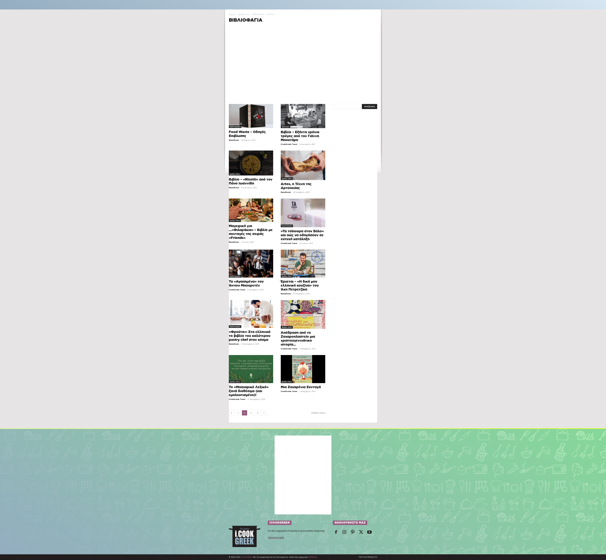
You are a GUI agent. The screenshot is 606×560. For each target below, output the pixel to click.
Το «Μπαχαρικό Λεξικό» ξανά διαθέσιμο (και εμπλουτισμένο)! (249, 391)
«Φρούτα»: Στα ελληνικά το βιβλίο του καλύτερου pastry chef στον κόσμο (249, 335)
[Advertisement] (303, 48)
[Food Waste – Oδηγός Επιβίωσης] (251, 116)
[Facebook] (336, 533)
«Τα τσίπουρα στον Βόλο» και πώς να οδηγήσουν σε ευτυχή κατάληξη (302, 235)
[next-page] (264, 412)
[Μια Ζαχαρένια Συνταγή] (303, 369)
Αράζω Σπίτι (244, 14)
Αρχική (232, 14)
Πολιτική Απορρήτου (368, 557)
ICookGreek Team (289, 144)
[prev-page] (231, 412)
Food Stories (287, 226)
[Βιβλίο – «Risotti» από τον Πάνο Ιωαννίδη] (251, 163)
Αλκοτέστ (285, 127)
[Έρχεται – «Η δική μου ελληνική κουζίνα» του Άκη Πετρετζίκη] (303, 264)
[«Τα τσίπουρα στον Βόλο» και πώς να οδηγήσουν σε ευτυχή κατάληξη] (303, 213)
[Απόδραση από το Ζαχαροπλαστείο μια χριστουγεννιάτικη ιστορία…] (303, 314)
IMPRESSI (313, 557)
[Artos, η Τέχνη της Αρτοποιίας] (303, 165)
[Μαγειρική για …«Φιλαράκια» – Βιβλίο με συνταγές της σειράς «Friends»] (251, 210)
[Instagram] (344, 533)
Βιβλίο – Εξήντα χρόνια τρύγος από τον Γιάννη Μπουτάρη (300, 136)
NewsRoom (234, 140)
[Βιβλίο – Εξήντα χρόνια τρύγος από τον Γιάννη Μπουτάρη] (303, 116)
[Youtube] (369, 533)
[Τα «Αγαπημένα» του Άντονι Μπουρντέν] (251, 264)
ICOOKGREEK (246, 557)
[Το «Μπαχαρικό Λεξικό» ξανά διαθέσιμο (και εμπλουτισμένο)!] (251, 369)
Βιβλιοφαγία (258, 14)
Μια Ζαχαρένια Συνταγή (301, 387)
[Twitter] (361, 533)
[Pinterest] (353, 533)
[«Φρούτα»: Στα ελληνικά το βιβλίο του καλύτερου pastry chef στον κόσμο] (251, 314)
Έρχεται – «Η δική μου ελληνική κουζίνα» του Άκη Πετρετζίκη (300, 285)
